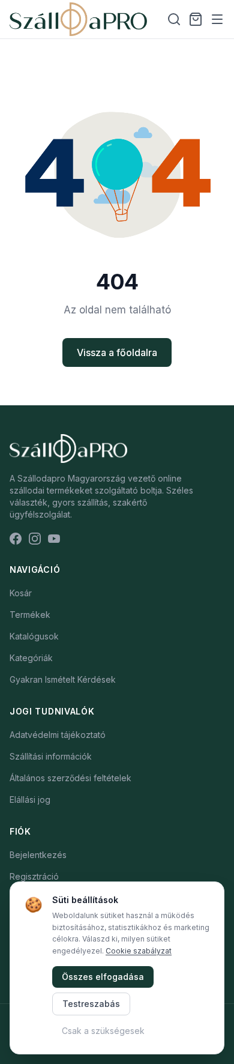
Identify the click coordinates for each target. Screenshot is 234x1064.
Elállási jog (30, 799)
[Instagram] (35, 539)
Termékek (30, 614)
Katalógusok (34, 636)
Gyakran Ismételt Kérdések (63, 679)
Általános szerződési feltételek (70, 778)
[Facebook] (16, 539)
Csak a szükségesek (103, 1031)
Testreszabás (91, 1004)
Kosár (21, 593)
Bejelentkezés (38, 855)
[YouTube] (54, 539)
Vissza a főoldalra (117, 352)
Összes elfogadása (103, 977)
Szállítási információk (51, 756)
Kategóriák (31, 658)
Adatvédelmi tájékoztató (58, 735)
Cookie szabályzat (139, 950)
